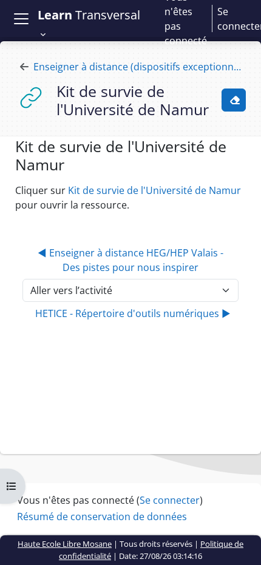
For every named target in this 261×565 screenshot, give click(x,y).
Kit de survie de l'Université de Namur (154, 190)
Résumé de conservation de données (102, 516)
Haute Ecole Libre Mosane (65, 543)
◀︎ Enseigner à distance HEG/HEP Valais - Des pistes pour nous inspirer (130, 260)
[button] (94, 24)
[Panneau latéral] (21, 18)
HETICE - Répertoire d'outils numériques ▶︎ (133, 313)
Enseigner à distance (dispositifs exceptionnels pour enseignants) (139, 66)
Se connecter (170, 500)
